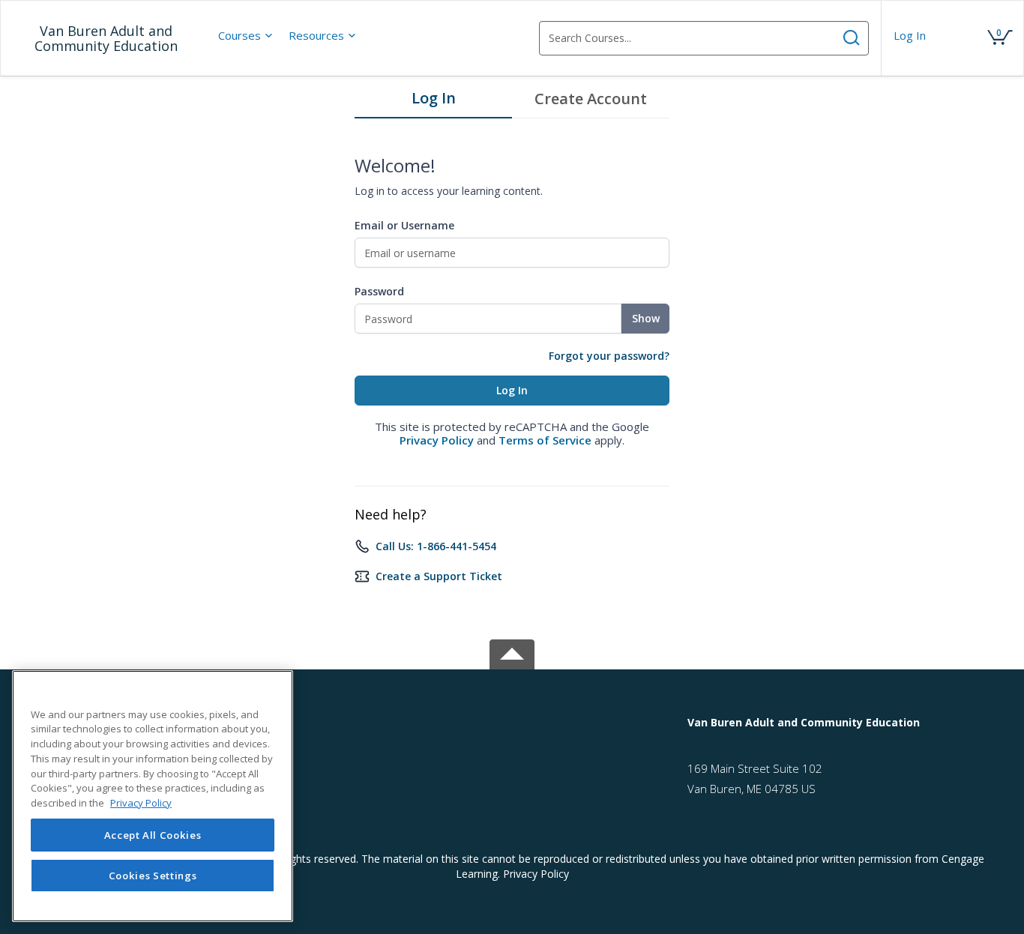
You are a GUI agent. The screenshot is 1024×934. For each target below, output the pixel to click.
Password (379, 291)
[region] (152, 796)
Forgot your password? (609, 356)
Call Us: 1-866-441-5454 (436, 546)
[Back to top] (512, 652)
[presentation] (246, 35)
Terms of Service (545, 440)
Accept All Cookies (153, 835)
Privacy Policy (437, 440)
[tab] (433, 102)
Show (646, 318)
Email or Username (404, 225)
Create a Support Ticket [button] (439, 576)
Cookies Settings (153, 875)
